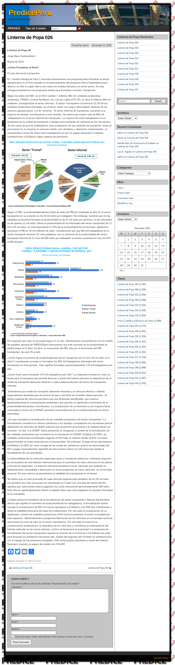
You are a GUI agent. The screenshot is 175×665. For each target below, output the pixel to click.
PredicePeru (30, 12)
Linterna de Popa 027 (98, 568)
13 (162, 246)
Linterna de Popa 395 (127, 362)
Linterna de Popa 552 (127, 63)
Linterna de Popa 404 (127, 373)
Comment (17, 587)
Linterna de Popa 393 (127, 336)
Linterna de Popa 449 (127, 331)
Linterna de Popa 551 (127, 68)
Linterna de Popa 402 (127, 352)
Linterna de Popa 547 (127, 89)
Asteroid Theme (161, 658)
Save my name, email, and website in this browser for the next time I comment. (54, 636)
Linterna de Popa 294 (127, 284)
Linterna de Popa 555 (127, 48)
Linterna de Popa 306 (127, 300)
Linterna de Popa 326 (127, 315)
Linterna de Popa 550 (127, 74)
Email (14, 622)
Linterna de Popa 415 (127, 378)
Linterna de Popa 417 (127, 357)
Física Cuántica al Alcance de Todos (135, 321)
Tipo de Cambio (35, 28)
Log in (120, 187)
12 (156, 246)
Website (15, 629)
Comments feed (125, 198)
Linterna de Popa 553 (127, 58)
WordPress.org (124, 203)
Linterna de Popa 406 (127, 346)
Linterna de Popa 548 (127, 84)
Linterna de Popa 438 (127, 341)
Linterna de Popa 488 (127, 289)
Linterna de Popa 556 (127, 42)
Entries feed (123, 193)
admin (86, 45)
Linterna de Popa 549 (127, 79)
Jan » (122, 270)
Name (15, 614)
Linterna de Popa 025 (21, 568)
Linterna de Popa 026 (30, 37)
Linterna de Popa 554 (127, 53)
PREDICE (14, 28)
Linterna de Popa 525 (127, 305)
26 (156, 259)
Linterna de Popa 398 (127, 367)
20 (162, 252)
